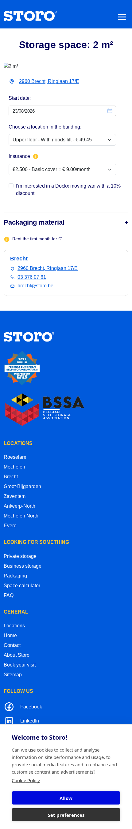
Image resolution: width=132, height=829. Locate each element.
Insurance (19, 156)
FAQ (9, 595)
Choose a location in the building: (45, 126)
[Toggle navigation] (122, 16)
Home (10, 635)
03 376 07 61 (31, 277)
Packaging (15, 575)
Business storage (22, 566)
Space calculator (22, 585)
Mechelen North (21, 515)
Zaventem (14, 496)
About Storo (16, 655)
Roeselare (15, 457)
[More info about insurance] (36, 156)
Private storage (20, 556)
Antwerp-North (19, 506)
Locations (14, 625)
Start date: (20, 98)
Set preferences (66, 815)
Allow (66, 798)
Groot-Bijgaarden (22, 486)
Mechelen (14, 466)
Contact (12, 645)
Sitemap (13, 674)
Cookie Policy (26, 780)
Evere (10, 525)
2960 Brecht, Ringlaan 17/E (49, 81)
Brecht (11, 476)
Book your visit (20, 664)
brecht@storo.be (35, 285)
